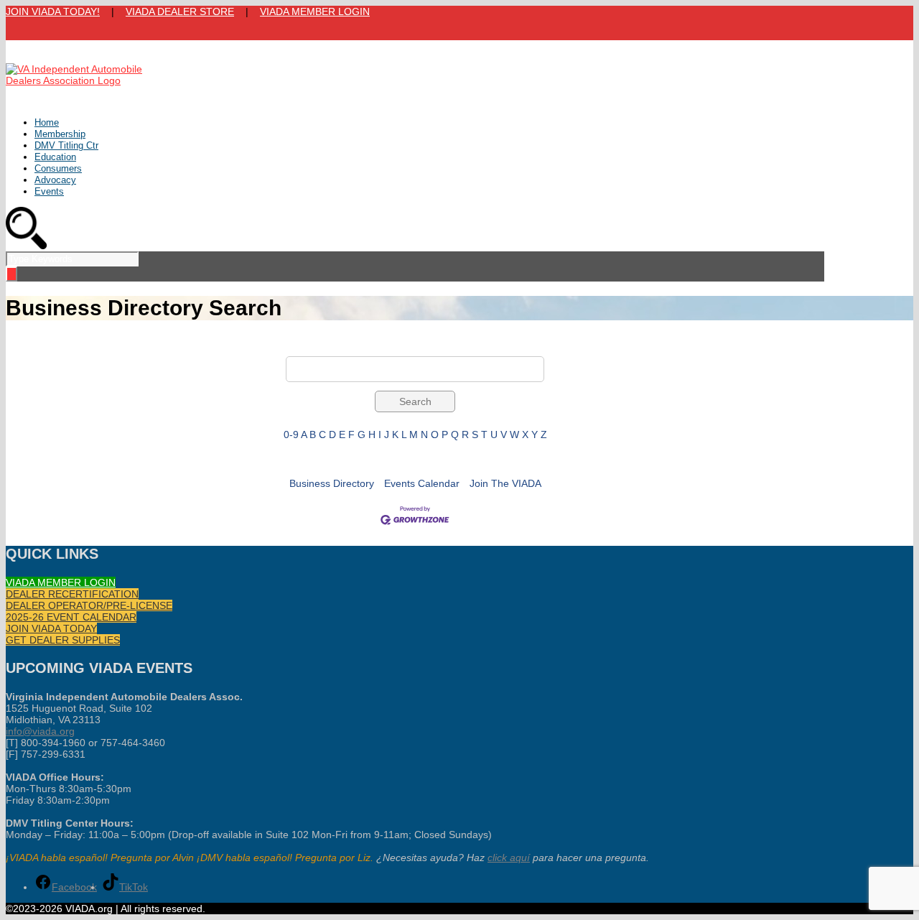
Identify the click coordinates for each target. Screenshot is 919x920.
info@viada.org (40, 731)
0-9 (291, 434)
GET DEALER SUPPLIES (63, 640)
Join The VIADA (505, 483)
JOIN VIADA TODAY (51, 628)
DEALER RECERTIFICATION (72, 594)
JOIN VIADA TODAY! (53, 11)
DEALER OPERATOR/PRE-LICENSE (89, 605)
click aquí (509, 857)
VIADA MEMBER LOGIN (315, 11)
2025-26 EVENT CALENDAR (71, 617)
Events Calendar (422, 483)
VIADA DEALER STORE (180, 11)
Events (49, 191)
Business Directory (331, 483)
